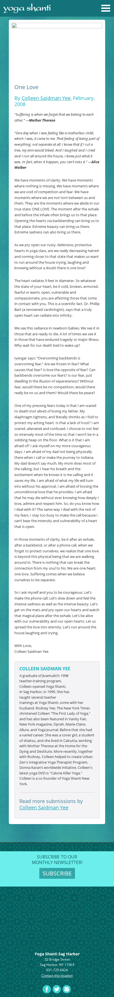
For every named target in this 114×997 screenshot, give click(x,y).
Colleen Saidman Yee (46, 98)
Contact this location (57, 975)
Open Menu (105, 8)
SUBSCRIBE (57, 873)
